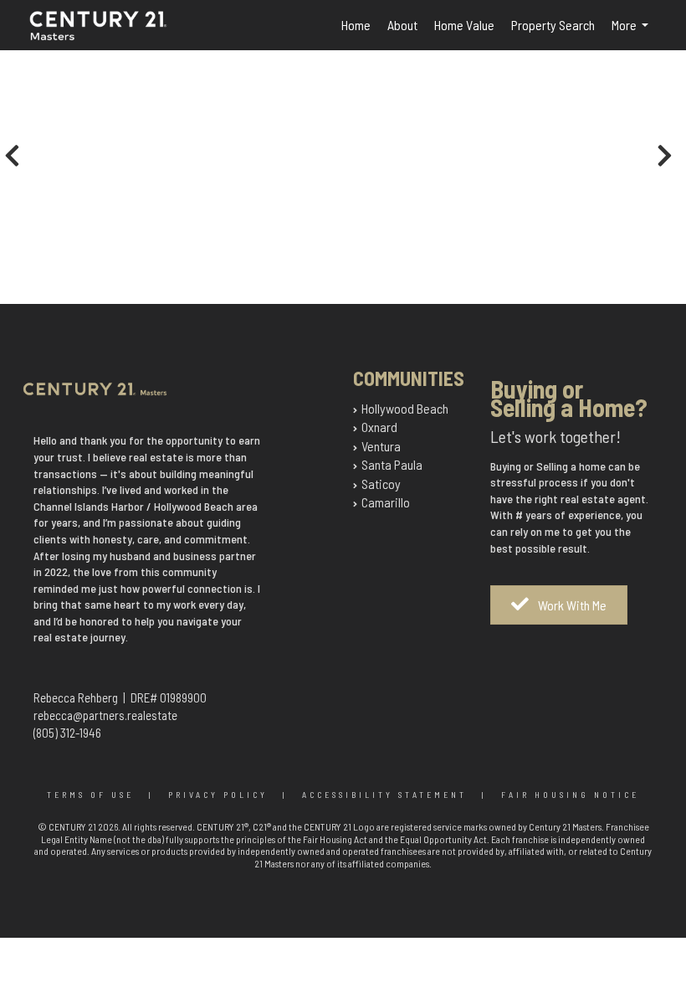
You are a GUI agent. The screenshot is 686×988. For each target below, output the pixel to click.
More (633, 33)
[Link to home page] (116, 35)
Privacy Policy (218, 795)
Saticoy (381, 483)
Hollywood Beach (404, 408)
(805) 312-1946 (67, 732)
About (402, 25)
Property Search (553, 25)
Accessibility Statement (384, 795)
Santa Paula (391, 464)
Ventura (381, 446)
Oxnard (379, 427)
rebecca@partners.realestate (105, 715)
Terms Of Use (90, 795)
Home (356, 25)
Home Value (464, 25)
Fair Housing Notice (570, 795)
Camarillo (385, 502)
